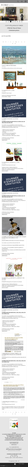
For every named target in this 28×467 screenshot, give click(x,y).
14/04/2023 (4, 120)
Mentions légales (21, 463)
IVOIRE (7, 5)
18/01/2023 (4, 355)
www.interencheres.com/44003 (14, 450)
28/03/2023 (4, 163)
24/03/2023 (4, 194)
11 (18, 41)
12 (21, 41)
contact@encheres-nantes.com (15, 448)
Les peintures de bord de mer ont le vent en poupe (12, 68)
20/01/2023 (4, 311)
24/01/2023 (4, 280)
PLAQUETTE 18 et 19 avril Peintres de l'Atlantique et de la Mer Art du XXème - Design (9, 94)
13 (24, 41)
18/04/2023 (4, 66)
